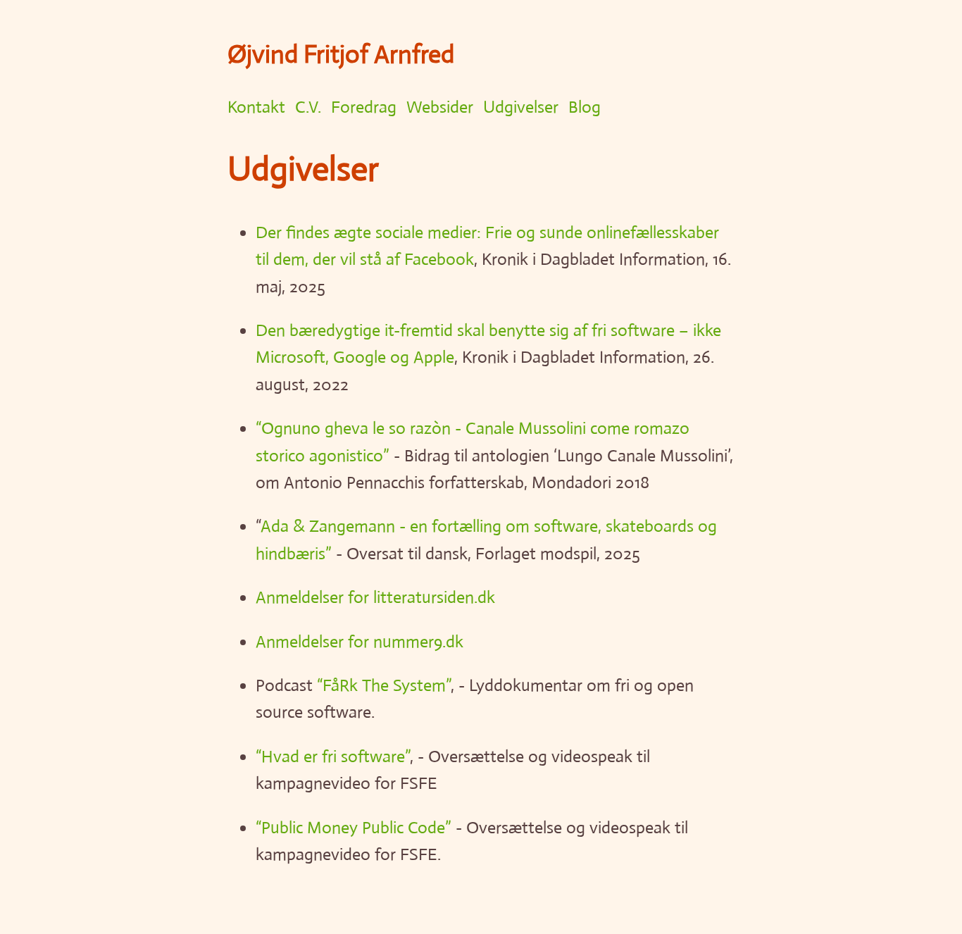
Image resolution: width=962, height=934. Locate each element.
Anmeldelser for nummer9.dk (359, 641)
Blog (584, 107)
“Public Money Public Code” (353, 827)
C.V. (308, 107)
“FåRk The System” (384, 685)
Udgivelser (520, 107)
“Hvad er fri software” (333, 756)
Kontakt (256, 107)
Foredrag (363, 107)
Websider (439, 107)
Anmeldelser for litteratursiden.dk (375, 597)
